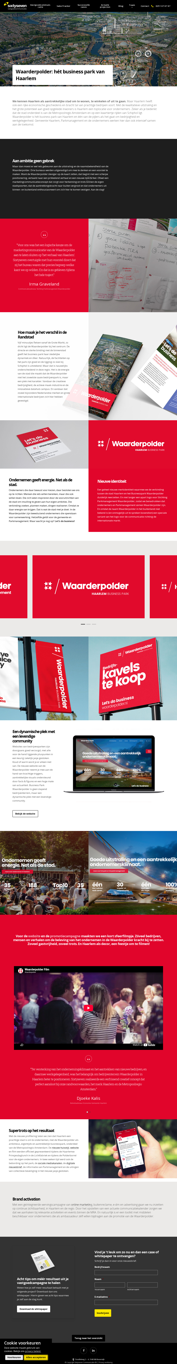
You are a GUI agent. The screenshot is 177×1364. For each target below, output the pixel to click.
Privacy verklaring (105, 1362)
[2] (89, 1112)
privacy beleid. (33, 1351)
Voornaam (100, 1289)
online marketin (81, 1204)
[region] (44, 265)
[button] (25, 813)
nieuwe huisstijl (60, 1147)
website (34, 936)
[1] (87, 1112)
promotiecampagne (65, 936)
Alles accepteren (36, 1357)
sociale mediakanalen (50, 1163)
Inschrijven (103, 1313)
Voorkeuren (14, 1357)
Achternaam (133, 1289)
